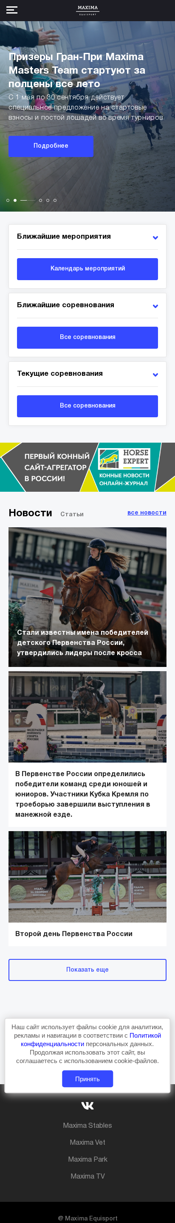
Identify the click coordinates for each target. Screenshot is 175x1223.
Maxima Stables (87, 1126)
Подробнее (51, 146)
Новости (30, 513)
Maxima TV (88, 1177)
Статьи (72, 515)
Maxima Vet (87, 1143)
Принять (87, 1079)
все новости (147, 513)
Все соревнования (88, 337)
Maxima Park (87, 1160)
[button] (7, 200)
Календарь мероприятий (88, 269)
